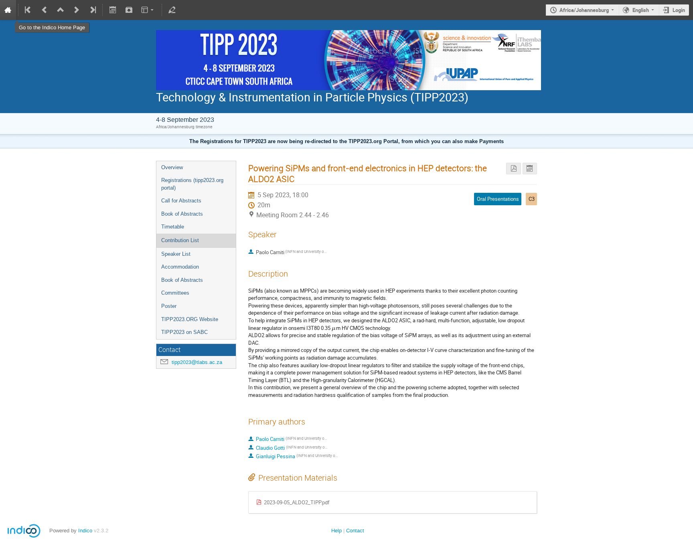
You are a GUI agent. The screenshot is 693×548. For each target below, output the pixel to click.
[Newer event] (77, 10)
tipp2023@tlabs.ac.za (197, 362)
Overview (172, 167)
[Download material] (129, 10)
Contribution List (180, 240)
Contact (355, 530)
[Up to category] (61, 10)
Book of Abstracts (182, 214)
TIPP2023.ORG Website (189, 319)
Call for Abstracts (181, 201)
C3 (532, 198)
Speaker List (175, 254)
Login (679, 10)
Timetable (172, 227)
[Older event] (44, 10)
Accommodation (180, 267)
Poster (168, 306)
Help (336, 530)
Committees (175, 293)
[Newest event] (92, 10)
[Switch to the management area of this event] (172, 10)
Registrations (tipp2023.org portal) (192, 184)
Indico (85, 530)
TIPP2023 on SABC (184, 332)
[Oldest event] (28, 10)
